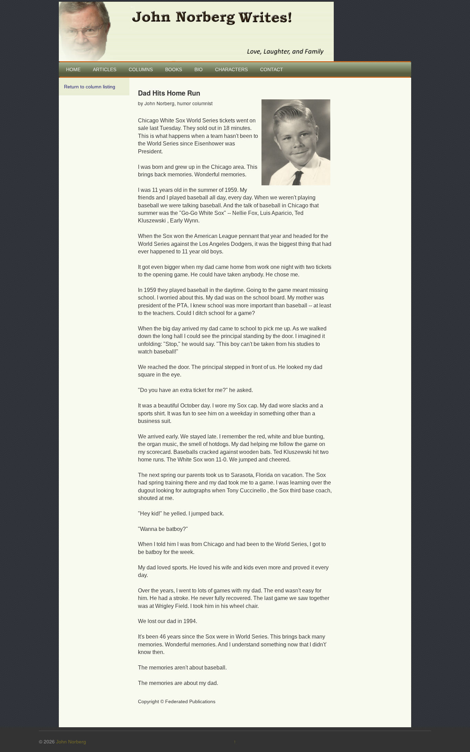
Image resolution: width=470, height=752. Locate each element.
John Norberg (71, 741)
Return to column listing (89, 86)
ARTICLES (104, 69)
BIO (198, 69)
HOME (73, 69)
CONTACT (271, 69)
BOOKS (173, 69)
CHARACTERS (231, 69)
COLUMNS (141, 69)
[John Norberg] (196, 31)
